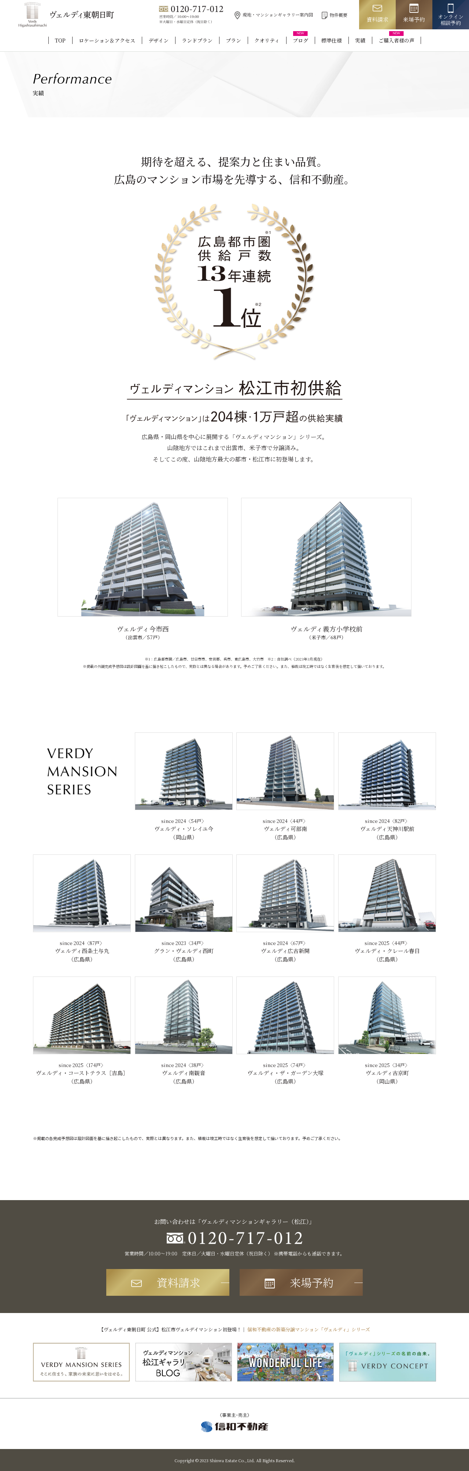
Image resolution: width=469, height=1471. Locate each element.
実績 (360, 40)
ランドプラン (197, 40)
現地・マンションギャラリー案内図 (278, 14)
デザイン (158, 40)
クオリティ (267, 40)
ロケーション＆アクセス (107, 40)
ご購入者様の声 (396, 40)
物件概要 (338, 15)
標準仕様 (331, 40)
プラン (233, 40)
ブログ (300, 40)
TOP (60, 40)
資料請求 (178, 1282)
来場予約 (312, 1282)
